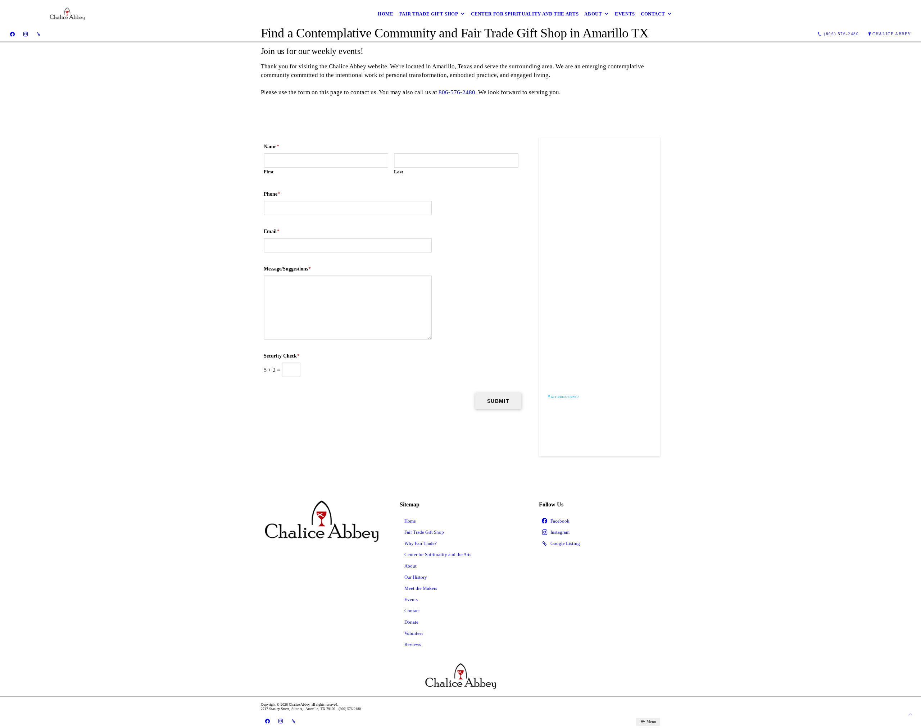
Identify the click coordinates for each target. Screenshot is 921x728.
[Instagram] (25, 34)
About (593, 14)
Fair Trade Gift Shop (428, 14)
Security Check (282, 356)
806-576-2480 (457, 92)
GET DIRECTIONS (564, 397)
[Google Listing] (38, 34)
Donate (411, 622)
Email (272, 231)
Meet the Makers (420, 588)
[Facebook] (12, 34)
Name (271, 146)
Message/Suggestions (287, 269)
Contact (653, 14)
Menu (650, 721)
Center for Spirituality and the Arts (525, 14)
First (268, 171)
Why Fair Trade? (420, 543)
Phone (272, 194)
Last (398, 171)
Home (386, 14)
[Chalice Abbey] (24, 13)
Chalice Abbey (891, 34)
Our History (415, 577)
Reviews (412, 644)
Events (625, 14)
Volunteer (413, 633)
